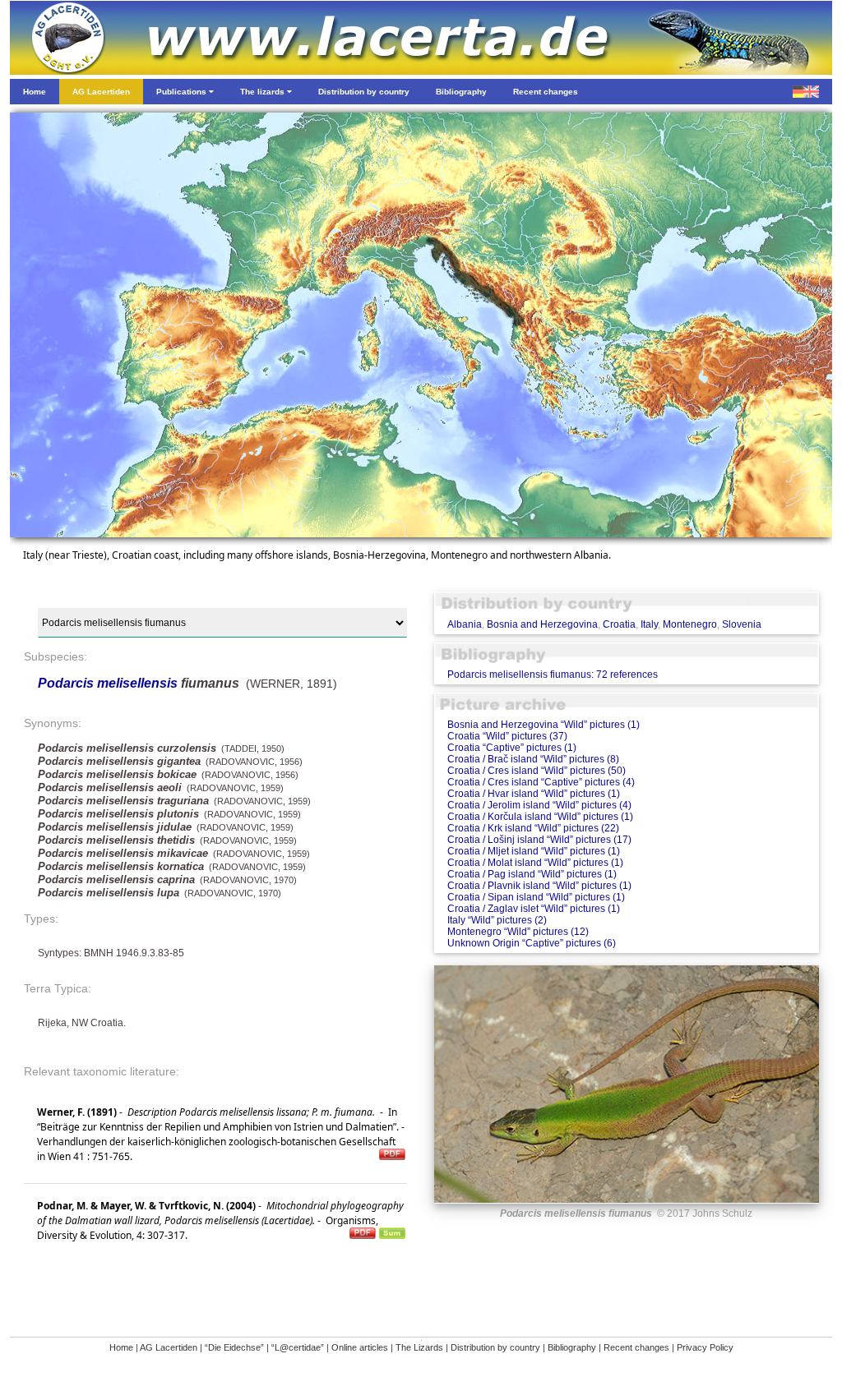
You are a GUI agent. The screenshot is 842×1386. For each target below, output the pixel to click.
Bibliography (572, 1347)
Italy (649, 624)
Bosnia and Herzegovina (542, 624)
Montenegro (690, 624)
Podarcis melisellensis (108, 683)
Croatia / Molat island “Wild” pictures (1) (535, 862)
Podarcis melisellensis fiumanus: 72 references (552, 674)
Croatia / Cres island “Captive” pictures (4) (541, 782)
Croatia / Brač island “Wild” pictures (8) (533, 759)
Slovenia (741, 624)
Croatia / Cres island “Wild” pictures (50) (536, 770)
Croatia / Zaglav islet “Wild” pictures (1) (533, 908)
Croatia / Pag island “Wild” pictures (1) (532, 874)
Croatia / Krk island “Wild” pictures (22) (533, 828)
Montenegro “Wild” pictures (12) (518, 931)
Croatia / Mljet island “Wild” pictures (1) (533, 851)
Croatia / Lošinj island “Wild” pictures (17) (539, 839)
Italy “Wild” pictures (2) (497, 920)
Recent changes (636, 1347)
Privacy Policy (705, 1347)
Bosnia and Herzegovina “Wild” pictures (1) (543, 724)
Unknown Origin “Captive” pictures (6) (531, 943)
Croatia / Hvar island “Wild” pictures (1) (533, 793)
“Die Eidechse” (234, 1347)
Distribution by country (495, 1347)
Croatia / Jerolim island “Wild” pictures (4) (539, 805)
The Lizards (419, 1347)
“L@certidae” (297, 1347)
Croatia (619, 624)
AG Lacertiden (168, 1347)
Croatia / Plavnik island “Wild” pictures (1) (539, 885)
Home (121, 1347)
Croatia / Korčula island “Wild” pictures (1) (540, 816)
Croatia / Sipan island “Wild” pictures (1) (536, 897)
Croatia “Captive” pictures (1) (511, 747)
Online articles (359, 1347)
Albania (464, 624)
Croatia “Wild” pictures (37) (507, 736)
